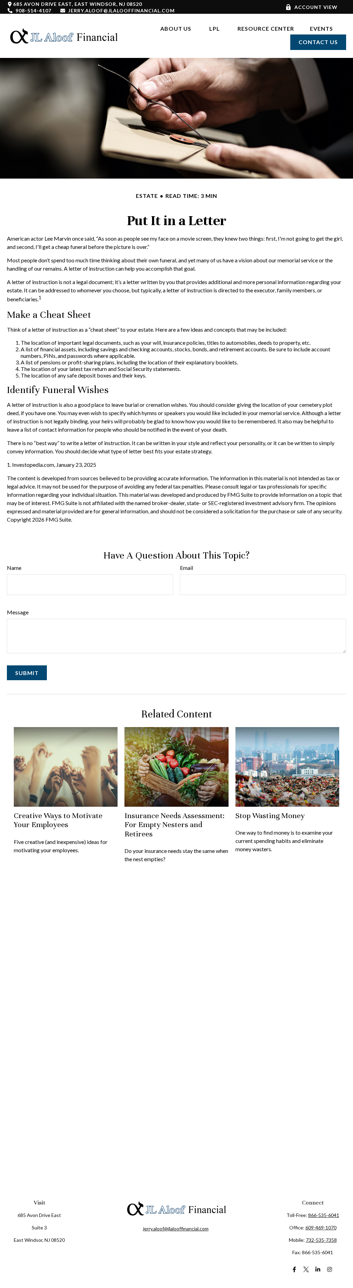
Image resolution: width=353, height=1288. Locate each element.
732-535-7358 (321, 1240)
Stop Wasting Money (270, 815)
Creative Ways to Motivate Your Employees (58, 820)
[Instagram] (329, 1269)
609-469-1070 (320, 1227)
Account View (315, 7)
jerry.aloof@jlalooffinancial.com (121, 10)
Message (18, 612)
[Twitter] (306, 1269)
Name (14, 567)
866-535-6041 (323, 1215)
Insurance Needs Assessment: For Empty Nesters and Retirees (174, 824)
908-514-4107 (33, 10)
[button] (176, 28)
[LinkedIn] (318, 1269)
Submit (27, 673)
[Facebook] (294, 1269)
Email (186, 567)
